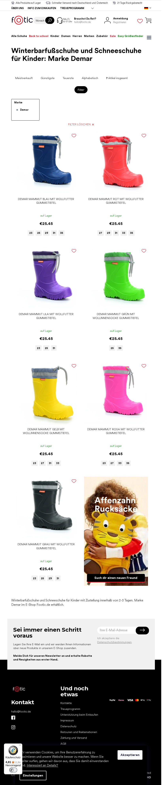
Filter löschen (79, 124)
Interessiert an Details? (42, 765)
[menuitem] (19, 36)
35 (61, 232)
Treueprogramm (72, 8)
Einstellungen (33, 775)
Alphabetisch (90, 78)
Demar (24, 109)
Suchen (49, 20)
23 (30, 232)
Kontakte (66, 703)
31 (54, 232)
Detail (44, 189)
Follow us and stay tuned (13, 718)
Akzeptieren (130, 755)
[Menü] (20, 745)
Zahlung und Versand (73, 737)
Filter (81, 89)
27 (100, 232)
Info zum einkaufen (42, 8)
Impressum (67, 720)
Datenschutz (68, 726)
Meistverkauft (24, 78)
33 (123, 232)
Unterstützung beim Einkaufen (79, 714)
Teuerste (68, 78)
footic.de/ (13, 727)
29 (46, 232)
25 (38, 232)
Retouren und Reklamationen (78, 732)
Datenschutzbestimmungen (114, 642)
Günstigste (48, 78)
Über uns (17, 8)
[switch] (13, 770)
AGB (63, 743)
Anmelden (142, 630)
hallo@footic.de (21, 711)
